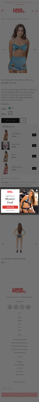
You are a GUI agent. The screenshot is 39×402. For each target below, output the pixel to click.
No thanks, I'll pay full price (10, 210)
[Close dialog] (37, 190)
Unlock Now (10, 207)
